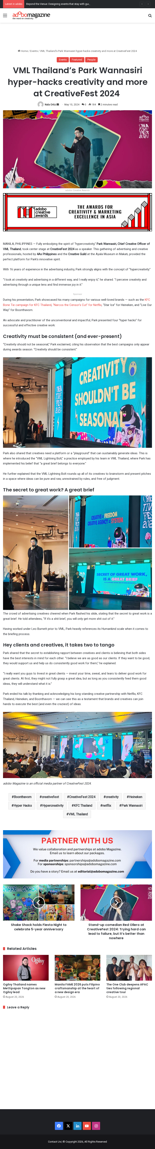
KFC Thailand (83, 805)
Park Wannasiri (131, 805)
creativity (112, 797)
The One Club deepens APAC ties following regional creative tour (127, 988)
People (91, 59)
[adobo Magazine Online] (31, 15)
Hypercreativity (53, 805)
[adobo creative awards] (77, 211)
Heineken (135, 797)
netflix (107, 805)
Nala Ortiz (50, 104)
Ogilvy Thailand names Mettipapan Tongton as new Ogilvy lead (24, 988)
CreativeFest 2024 (82, 797)
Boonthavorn (22, 797)
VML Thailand (78, 814)
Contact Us (54, 1141)
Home (24, 51)
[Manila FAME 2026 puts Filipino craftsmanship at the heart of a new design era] (77, 967)
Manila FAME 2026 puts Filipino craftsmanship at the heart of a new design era (77, 988)
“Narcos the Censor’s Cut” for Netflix (77, 305)
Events (34, 51)
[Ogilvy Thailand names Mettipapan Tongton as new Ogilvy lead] (26, 967)
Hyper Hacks (23, 805)
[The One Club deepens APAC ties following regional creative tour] (129, 967)
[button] (35, 552)
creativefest (50, 797)
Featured (77, 59)
